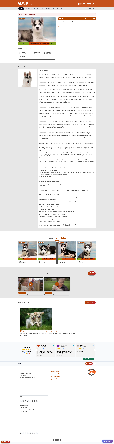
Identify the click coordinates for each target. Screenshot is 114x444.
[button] (95, 350)
